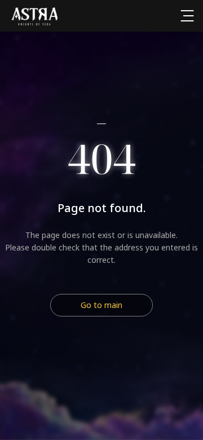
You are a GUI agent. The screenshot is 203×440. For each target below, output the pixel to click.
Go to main (101, 305)
